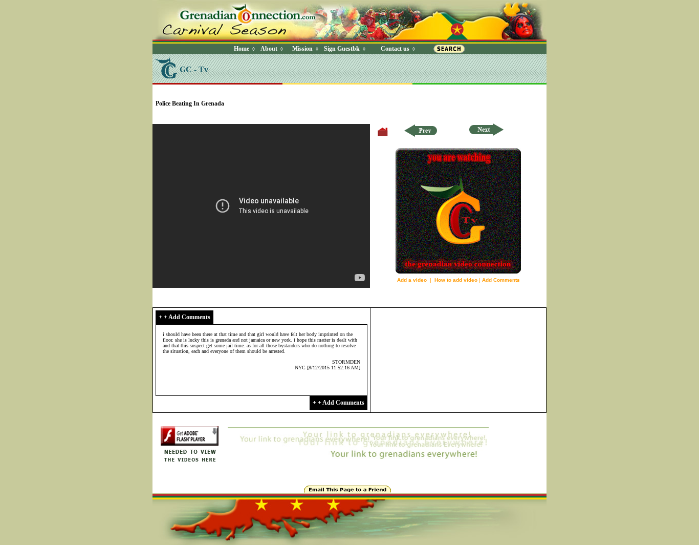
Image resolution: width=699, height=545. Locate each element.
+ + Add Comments (184, 317)
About (268, 48)
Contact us (395, 48)
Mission (302, 48)
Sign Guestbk (343, 48)
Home (241, 48)
